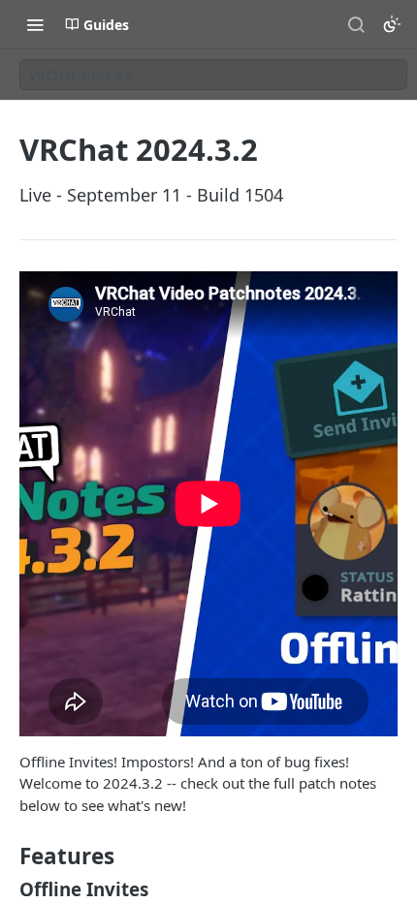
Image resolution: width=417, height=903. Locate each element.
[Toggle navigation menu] (34, 24)
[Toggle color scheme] (391, 24)
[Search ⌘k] (355, 24)
